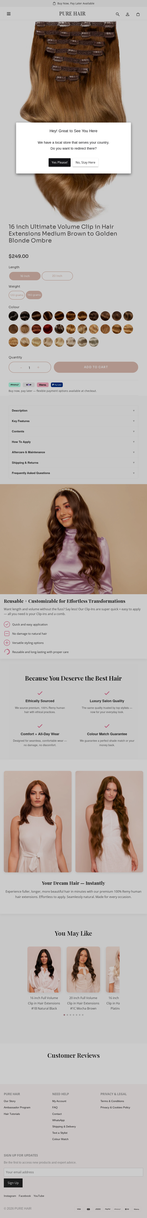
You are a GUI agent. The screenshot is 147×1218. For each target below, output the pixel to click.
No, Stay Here (85, 162)
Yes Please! (60, 162)
